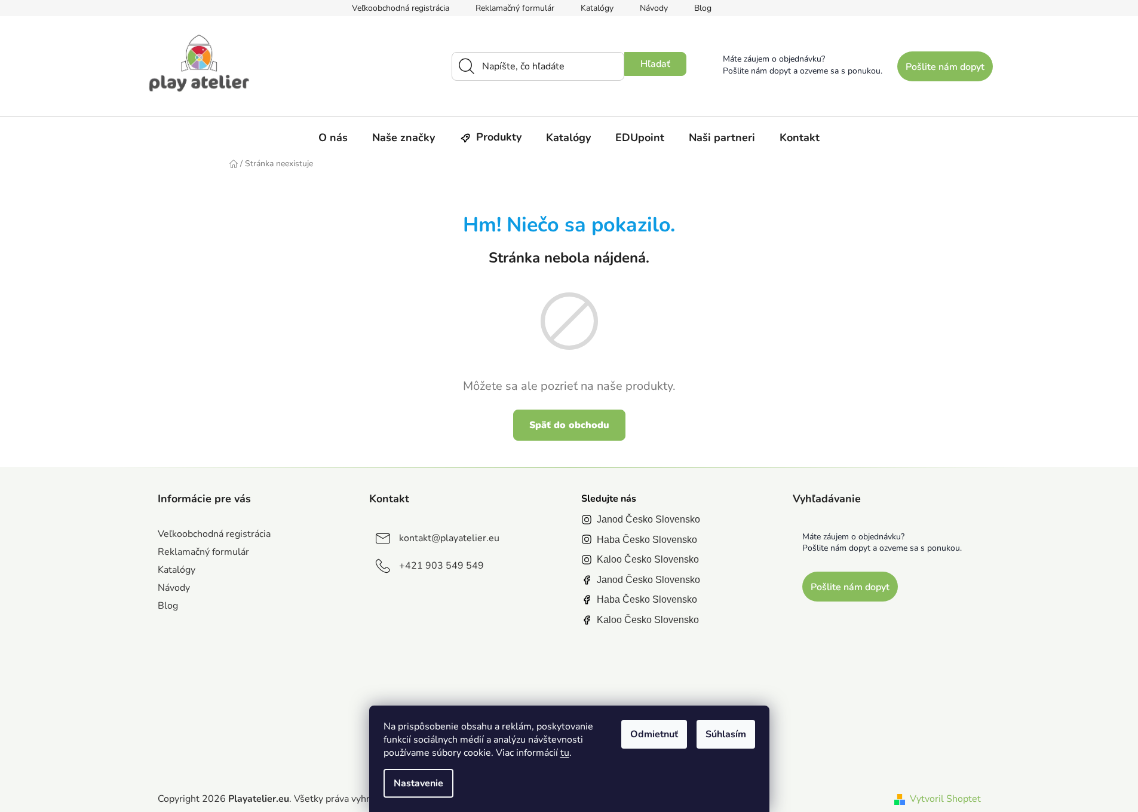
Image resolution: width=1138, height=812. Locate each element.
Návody (654, 8)
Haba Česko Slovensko (647, 540)
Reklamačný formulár (515, 8)
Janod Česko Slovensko (648, 519)
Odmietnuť (654, 734)
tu (564, 752)
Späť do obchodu (569, 425)
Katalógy (597, 8)
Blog (702, 8)
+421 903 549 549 (441, 565)
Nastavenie (418, 783)
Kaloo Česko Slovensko (648, 559)
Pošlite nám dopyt (945, 67)
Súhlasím (726, 734)
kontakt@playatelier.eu (449, 538)
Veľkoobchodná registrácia (400, 8)
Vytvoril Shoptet (945, 798)
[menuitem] (333, 137)
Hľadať (655, 64)
